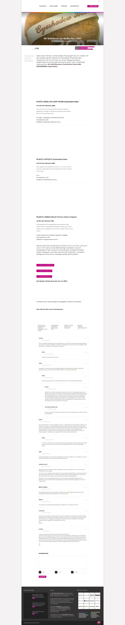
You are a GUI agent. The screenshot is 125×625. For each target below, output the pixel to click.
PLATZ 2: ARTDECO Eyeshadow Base (28, 58)
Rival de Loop (85, 46)
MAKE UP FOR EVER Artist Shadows (68, 327)
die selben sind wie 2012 (69, 246)
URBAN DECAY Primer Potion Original (60, 217)
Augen (32, 14)
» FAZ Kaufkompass (95, 611)
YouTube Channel (64, 594)
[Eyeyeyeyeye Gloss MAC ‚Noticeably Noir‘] (56, 318)
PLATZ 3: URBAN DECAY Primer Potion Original (29, 61)
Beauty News (55, 601)
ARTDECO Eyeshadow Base (55, 159)
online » (58, 122)
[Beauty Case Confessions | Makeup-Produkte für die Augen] (42, 318)
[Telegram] (99, 1)
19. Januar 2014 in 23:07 (46, 421)
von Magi (37, 48)
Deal (33, 598)
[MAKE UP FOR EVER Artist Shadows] (69, 318)
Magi (43, 352)
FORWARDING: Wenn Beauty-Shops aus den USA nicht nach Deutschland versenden (38, 604)
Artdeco (80, 46)
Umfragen (90, 49)
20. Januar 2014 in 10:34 (46, 466)
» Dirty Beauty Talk (83, 612)
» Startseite (81, 611)
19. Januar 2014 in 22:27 (46, 365)
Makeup (42, 6)
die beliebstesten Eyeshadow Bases (63, 64)
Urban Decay (91, 46)
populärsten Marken (54, 610)
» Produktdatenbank (83, 614)
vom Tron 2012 (62, 166)
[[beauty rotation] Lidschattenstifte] (82, 318)
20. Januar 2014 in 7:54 (46, 453)
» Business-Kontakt (95, 612)
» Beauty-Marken (82, 616)
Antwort (85, 338)
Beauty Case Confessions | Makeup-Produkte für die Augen (42, 328)
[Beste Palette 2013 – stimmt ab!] (56, 284)
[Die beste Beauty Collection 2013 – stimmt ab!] (69, 284)
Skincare (53, 6)
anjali (40, 499)
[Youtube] (97, 1)
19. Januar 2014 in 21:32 (46, 340)
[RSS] (100, 1)
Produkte (28, 14)
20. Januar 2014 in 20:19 (45, 501)
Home (23, 14)
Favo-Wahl (86, 49)
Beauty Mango (43, 487)
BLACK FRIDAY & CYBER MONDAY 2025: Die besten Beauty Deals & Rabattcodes (38, 596)
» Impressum (93, 617)
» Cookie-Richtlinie (94, 616)
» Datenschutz (93, 614)
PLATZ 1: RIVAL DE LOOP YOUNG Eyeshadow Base (29, 56)
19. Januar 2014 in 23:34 (49, 377)
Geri (40, 451)
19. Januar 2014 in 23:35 (49, 439)
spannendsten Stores (66, 609)
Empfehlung (80, 49)
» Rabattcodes (81, 613)
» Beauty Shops (82, 617)
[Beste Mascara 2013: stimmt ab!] (42, 284)
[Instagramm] (96, 1)
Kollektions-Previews (69, 599)
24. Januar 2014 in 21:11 (46, 531)
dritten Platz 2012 (45, 109)
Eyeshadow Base (39, 14)
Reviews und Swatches (69, 598)
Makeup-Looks (61, 598)
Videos (64, 6)
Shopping (74, 6)
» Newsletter (93, 613)
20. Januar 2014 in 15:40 (46, 489)
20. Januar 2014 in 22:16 (46, 512)
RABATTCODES (93, 6)
